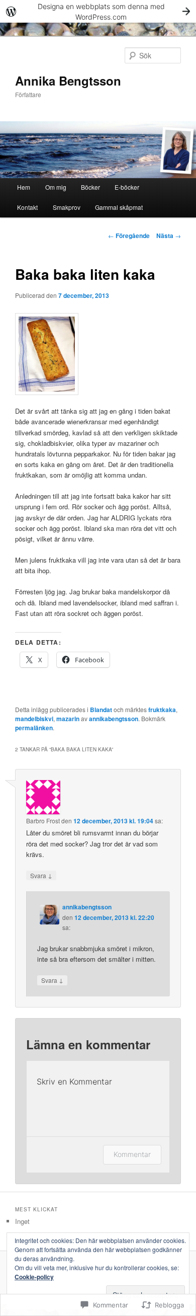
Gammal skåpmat (119, 207)
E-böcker (127, 187)
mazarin (67, 718)
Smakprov (66, 207)
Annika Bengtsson (68, 80)
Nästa (168, 235)
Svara (41, 875)
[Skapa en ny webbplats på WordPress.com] (98, 11)
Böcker (90, 187)
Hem (23, 187)
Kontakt (27, 207)
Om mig (55, 187)
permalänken (34, 727)
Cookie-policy (34, 1276)
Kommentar (132, 1154)
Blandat (101, 709)
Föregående (129, 235)
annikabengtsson (113, 718)
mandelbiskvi (34, 718)
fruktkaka (162, 709)
